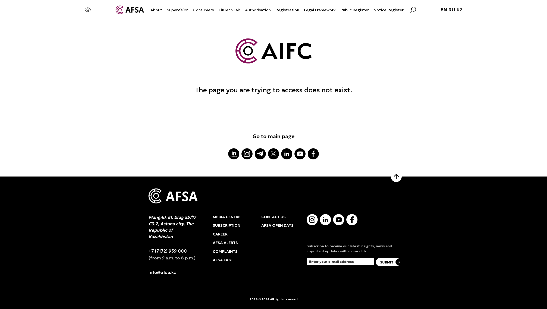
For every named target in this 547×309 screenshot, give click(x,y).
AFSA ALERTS (225, 242)
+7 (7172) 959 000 (168, 251)
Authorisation (258, 9)
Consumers (203, 9)
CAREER (220, 234)
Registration (287, 9)
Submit (386, 262)
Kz (460, 9)
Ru (451, 9)
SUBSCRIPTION (226, 225)
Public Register (354, 9)
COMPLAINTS (225, 251)
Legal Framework (320, 9)
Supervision (177, 9)
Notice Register (388, 9)
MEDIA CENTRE (227, 217)
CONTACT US (273, 217)
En (443, 9)
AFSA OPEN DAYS (277, 225)
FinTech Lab (229, 9)
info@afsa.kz (162, 272)
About (156, 9)
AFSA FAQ (222, 260)
